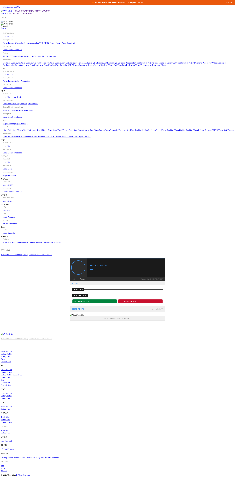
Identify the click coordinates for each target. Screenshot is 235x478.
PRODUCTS (18, 13)
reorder (3, 17)
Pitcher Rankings (149, 130)
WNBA (47, 11)
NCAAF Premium (10, 223)
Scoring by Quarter (86, 65)
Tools (8, 230)
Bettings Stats (40, 242)
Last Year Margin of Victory (183, 63)
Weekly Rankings (49, 56)
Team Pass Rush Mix (126, 65)
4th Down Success (54, 63)
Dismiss (229, 2)
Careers (32, 255)
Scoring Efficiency (101, 65)
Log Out (17, 7)
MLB (20, 11)
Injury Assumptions (31, 43)
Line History (8, 36)
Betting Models (17, 242)
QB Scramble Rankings (124, 63)
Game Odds (7, 50)
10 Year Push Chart (31, 65)
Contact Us (47, 255)
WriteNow (7, 242)
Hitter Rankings (136, 130)
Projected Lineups (31, 104)
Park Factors (23, 137)
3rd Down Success (39, 63)
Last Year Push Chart (60, 65)
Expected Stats (124, 130)
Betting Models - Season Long (11, 375)
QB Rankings (109, 63)
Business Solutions (53, 242)
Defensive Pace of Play (203, 63)
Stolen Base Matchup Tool (38, 137)
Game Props (17, 50)
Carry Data (65, 63)
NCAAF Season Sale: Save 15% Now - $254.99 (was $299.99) (119, 2)
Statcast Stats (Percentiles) (109, 130)
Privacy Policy (22, 255)
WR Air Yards (139, 65)
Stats (2, 380)
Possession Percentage (15, 65)
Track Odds (5, 417)
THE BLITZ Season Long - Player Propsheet (57, 43)
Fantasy (3, 359)
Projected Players (9, 110)
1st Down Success (10, 63)
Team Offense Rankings (165, 130)
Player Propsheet (9, 43)
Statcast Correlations (11, 137)
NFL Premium (8, 210)
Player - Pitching (21, 123)
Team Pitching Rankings (183, 130)
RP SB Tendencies (70, 137)
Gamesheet (20, 43)
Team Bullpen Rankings (202, 130)
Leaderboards (5, 383)
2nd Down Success (24, 63)
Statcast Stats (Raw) (91, 130)
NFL (16, 11)
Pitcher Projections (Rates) (73, 130)
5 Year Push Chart (45, 65)
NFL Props (75, 283)
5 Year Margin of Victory (163, 63)
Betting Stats (5, 356)
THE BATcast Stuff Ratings (223, 130)
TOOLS (10, 13)
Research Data (6, 362)
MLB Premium (9, 217)
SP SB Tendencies (56, 137)
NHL (28, 11)
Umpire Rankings (84, 137)
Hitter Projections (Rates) (32, 130)
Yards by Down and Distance (156, 65)
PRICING (28, 13)
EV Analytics (26, 252)
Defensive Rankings (77, 63)
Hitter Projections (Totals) (13, 130)
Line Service (17, 97)
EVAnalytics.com (23, 475)
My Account (8, 7)
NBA (24, 11)
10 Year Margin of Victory (143, 63)
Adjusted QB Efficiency (94, 63)
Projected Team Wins (24, 110)
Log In (3, 13)
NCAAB (40, 11)
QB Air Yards (74, 65)
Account (4, 27)
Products (31, 239)
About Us (39, 255)
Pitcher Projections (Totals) (52, 130)
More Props (78, 309)
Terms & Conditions (9, 255)
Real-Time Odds (29, 242)
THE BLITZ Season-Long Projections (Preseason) (22, 56)
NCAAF (33, 11)
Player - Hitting (9, 123)
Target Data (113, 65)
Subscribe (9, 214)
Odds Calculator (9, 233)
